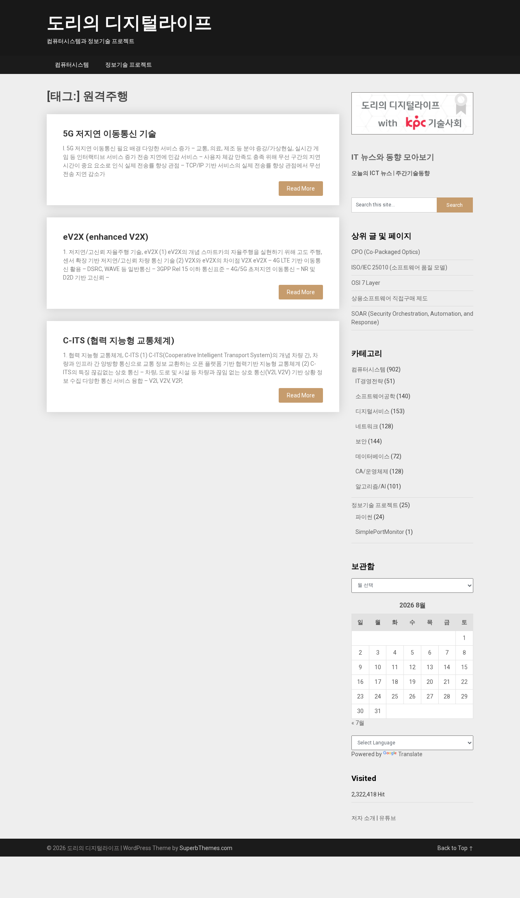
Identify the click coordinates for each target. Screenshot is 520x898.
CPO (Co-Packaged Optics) (385, 252)
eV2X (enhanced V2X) (105, 237)
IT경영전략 (369, 381)
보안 (361, 441)
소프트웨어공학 (375, 396)
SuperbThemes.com (206, 848)
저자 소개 (363, 818)
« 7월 (357, 723)
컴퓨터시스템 (72, 64)
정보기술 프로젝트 (128, 64)
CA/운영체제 (371, 471)
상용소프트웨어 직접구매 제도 (389, 298)
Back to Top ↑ (455, 848)
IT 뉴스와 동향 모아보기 (392, 157)
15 (464, 667)
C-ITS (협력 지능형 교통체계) (118, 340)
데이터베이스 (372, 456)
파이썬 (364, 517)
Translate (410, 754)
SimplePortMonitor (379, 532)
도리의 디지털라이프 (129, 22)
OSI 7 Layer (365, 283)
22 (464, 682)
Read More (301, 188)
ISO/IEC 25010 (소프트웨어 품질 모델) (399, 267)
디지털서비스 (372, 411)
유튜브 (387, 818)
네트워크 (366, 426)
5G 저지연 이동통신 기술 (109, 134)
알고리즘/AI (370, 486)
